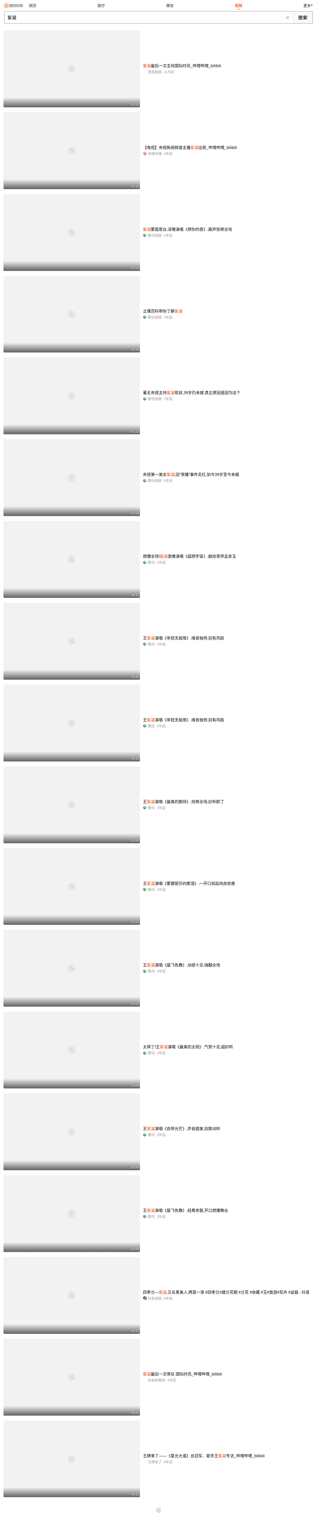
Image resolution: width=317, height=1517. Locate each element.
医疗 (101, 5)
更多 (307, 5)
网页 (32, 5)
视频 (238, 5)
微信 (170, 5)
